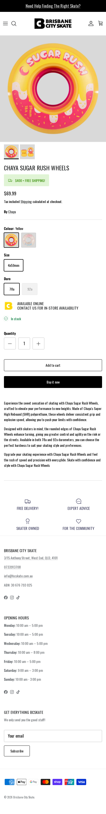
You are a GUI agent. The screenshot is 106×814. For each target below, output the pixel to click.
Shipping (26, 201)
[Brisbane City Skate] (53, 23)
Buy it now (53, 381)
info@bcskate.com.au (18, 575)
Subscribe (16, 750)
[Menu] (5, 23)
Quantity (10, 333)
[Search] (16, 23)
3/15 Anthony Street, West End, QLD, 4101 (31, 557)
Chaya (12, 211)
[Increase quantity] (38, 343)
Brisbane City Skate (23, 797)
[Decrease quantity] (10, 343)
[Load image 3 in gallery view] (53, 89)
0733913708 (12, 566)
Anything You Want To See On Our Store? (53, 8)
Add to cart (53, 365)
